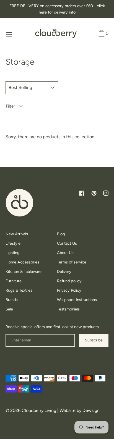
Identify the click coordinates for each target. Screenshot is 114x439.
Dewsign (91, 410)
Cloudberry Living (39, 410)
